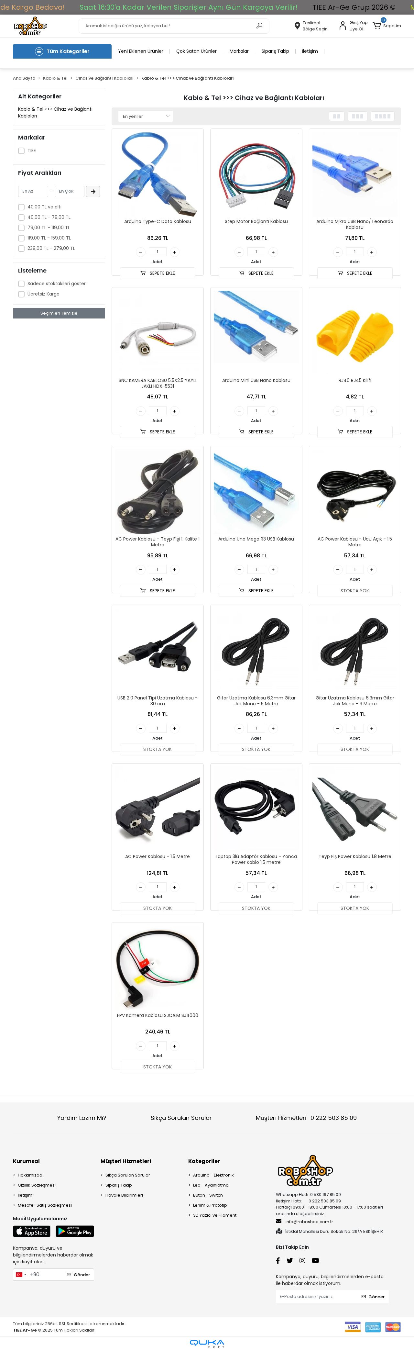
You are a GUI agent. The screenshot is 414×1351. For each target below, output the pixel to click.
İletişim (310, 51)
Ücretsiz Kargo (43, 294)
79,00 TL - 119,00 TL (48, 227)
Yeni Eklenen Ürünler (140, 51)
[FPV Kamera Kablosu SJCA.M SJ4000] (157, 968)
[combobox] (20, 1274)
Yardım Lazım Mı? (81, 1118)
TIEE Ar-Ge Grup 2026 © (354, 7)
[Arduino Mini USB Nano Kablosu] (256, 333)
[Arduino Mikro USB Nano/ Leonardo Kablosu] (355, 174)
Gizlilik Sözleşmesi (37, 1185)
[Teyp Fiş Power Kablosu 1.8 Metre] (355, 809)
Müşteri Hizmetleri (306, 1118)
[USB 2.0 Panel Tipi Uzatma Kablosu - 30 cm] (157, 650)
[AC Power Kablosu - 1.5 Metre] (157, 809)
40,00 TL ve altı (44, 207)
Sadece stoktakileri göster (56, 283)
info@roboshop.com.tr (309, 1222)
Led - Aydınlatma (211, 1185)
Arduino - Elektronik (213, 1175)
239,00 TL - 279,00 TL (51, 248)
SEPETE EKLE (161, 273)
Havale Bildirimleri (124, 1195)
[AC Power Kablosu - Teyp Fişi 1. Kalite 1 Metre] (157, 491)
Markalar (239, 51)
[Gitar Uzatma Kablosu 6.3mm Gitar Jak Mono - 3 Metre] (355, 650)
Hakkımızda (30, 1175)
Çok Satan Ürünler (196, 51)
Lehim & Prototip (210, 1205)
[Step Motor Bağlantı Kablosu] (256, 174)
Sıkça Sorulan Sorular (181, 1118)
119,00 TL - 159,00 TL (49, 238)
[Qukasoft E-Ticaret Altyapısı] (207, 1344)
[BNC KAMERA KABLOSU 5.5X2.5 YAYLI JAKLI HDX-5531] (157, 333)
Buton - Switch (208, 1195)
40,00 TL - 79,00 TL (49, 217)
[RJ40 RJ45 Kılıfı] (355, 333)
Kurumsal (26, 1161)
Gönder (82, 1275)
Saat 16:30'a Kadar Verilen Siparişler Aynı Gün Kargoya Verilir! (189, 7)
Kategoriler (204, 1161)
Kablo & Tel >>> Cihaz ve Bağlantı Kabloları (55, 112)
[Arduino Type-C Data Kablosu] (157, 174)
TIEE (31, 150)
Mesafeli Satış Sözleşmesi (45, 1205)
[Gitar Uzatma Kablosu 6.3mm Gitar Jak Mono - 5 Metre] (256, 650)
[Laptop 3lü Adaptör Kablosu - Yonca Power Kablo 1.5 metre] (256, 809)
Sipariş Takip (275, 51)
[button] (387, 25)
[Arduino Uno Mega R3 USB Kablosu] (256, 491)
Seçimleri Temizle (59, 313)
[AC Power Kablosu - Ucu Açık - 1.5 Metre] (355, 491)
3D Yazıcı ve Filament (214, 1215)
